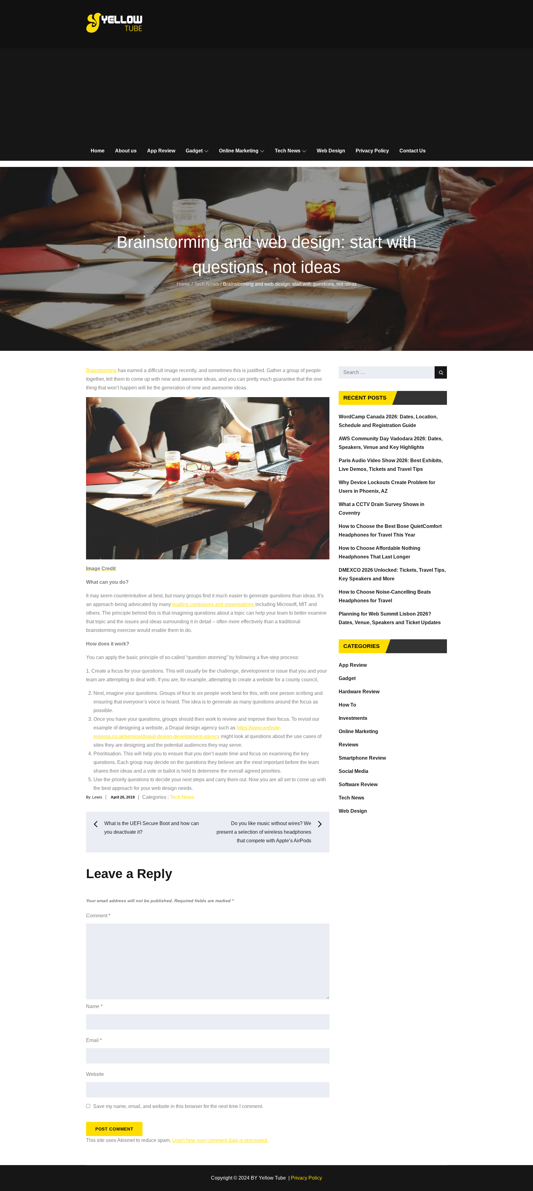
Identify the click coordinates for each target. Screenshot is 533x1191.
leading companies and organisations (213, 604)
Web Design (331, 150)
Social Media (353, 771)
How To (347, 705)
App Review (161, 150)
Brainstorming (101, 370)
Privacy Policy (372, 150)
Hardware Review (359, 691)
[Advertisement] (266, 95)
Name (94, 1006)
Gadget (194, 150)
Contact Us (412, 150)
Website (95, 1074)
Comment (98, 915)
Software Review (358, 784)
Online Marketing (238, 150)
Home (98, 150)
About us (126, 150)
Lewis (97, 797)
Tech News (287, 150)
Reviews (348, 744)
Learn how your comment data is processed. (220, 1140)
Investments (353, 718)
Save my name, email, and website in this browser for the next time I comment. (178, 1106)
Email (94, 1040)
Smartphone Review (362, 758)
